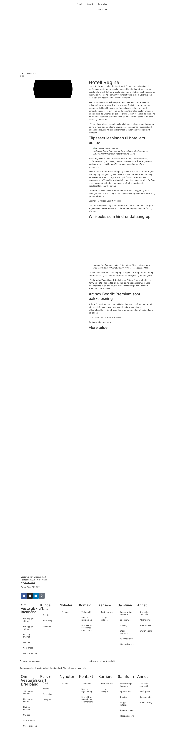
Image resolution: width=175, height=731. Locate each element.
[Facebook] (24, 596)
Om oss (26, 642)
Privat (79, 4)
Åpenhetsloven (126, 639)
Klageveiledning (127, 644)
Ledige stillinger (104, 618)
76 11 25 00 (29, 582)
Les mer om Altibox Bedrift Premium (105, 201)
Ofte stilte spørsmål (144, 613)
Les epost (102, 9)
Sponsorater (125, 620)
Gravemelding (146, 631)
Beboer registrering (86, 618)
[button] (21, 76)
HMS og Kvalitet (26, 635)
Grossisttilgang (30, 653)
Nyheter (65, 612)
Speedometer (146, 625)
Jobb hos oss (107, 612)
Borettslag (102, 4)
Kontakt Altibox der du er (100, 322)
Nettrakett (110, 661)
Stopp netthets (124, 632)
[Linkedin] (36, 596)
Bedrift (90, 4)
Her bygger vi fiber (28, 627)
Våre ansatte (29, 648)
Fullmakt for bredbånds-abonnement (87, 627)
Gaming (123, 625)
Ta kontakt (86, 612)
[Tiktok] (42, 596)
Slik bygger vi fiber (28, 619)
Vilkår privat (145, 620)
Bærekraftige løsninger (126, 613)
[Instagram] (30, 596)
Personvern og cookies (30, 661)
